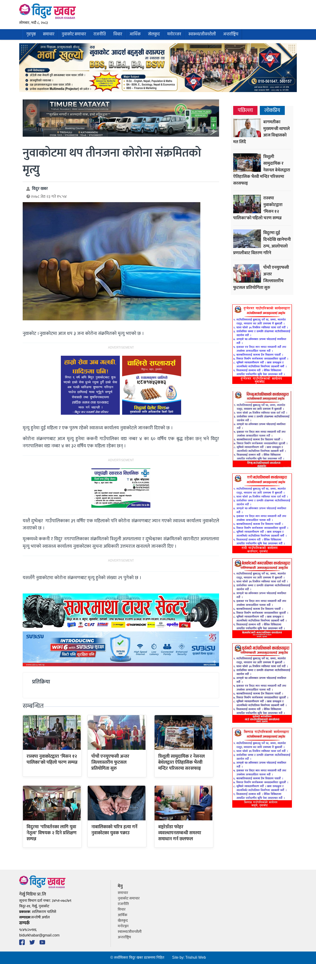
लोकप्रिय (272, 110)
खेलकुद (154, 34)
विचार (117, 34)
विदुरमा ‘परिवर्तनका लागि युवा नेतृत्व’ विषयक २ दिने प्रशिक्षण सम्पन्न (52, 833)
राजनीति (99, 34)
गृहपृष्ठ (31, 34)
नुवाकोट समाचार (74, 34)
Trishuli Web (195, 958)
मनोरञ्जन (174, 34)
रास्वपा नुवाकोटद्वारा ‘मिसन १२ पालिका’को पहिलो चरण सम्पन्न (52, 759)
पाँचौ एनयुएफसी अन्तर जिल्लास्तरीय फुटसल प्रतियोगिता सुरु (110, 762)
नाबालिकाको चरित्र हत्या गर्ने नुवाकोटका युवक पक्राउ (114, 830)
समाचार (48, 34)
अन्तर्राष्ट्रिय (230, 34)
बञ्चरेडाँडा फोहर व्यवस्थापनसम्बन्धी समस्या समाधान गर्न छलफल (179, 833)
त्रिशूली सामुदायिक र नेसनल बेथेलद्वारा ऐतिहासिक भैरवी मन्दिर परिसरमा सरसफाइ (181, 762)
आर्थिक (135, 34)
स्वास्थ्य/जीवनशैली (202, 34)
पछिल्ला (245, 110)
